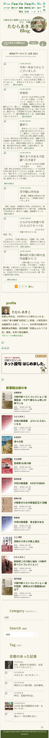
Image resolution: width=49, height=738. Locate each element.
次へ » (30, 286)
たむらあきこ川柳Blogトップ (14, 43)
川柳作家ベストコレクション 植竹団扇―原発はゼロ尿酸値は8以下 (30, 586)
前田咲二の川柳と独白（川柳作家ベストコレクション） (30, 563)
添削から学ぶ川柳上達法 (26, 541)
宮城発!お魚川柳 (22, 463)
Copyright (6, 732)
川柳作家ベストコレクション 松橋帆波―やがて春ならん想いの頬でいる (30, 400)
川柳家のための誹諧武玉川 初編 (30, 502)
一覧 (42, 43)
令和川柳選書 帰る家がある (29, 522)
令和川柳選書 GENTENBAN (29, 483)
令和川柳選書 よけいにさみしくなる (30, 422)
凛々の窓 (18, 441)
